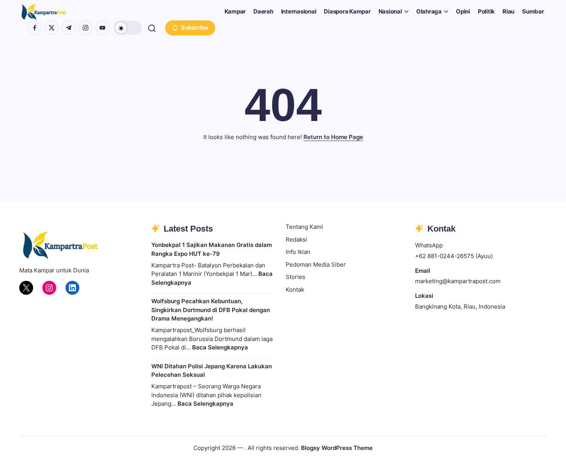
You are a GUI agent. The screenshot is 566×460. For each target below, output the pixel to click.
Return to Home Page (333, 137)
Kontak (295, 289)
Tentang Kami (304, 226)
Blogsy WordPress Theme (337, 448)
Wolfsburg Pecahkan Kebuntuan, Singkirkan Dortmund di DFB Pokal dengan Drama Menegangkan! (210, 309)
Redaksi (296, 239)
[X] (26, 288)
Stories (295, 276)
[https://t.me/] (68, 28)
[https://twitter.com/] (52, 28)
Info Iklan (298, 251)
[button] (128, 28)
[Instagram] (49, 288)
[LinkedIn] (72, 288)
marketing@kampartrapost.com (458, 281)
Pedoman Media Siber (316, 264)
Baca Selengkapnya (220, 347)
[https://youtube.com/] (102, 28)
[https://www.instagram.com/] (85, 28)
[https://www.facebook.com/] (35, 28)
